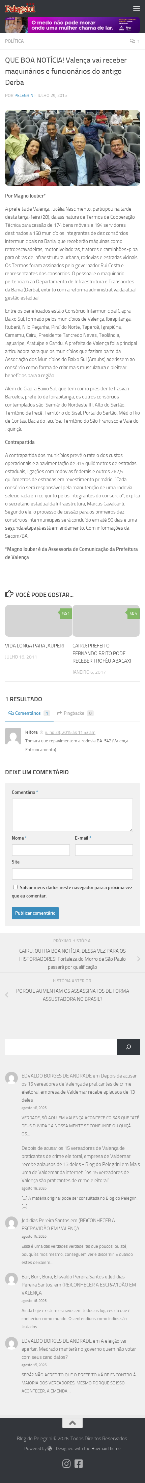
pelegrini (24, 95)
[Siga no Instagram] (66, 1464)
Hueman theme (106, 1448)
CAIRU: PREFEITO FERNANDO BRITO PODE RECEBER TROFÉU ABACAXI (101, 653)
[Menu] (136, 8)
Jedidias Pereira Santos (45, 1220)
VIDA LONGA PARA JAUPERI (34, 646)
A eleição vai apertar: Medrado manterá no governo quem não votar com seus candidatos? (79, 1349)
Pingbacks (78, 713)
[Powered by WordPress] (50, 1448)
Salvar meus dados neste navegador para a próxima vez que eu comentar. (72, 892)
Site (16, 862)
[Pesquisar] (128, 1047)
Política (14, 41)
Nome (19, 838)
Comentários (31, 713)
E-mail (83, 838)
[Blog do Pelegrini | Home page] (25, 8)
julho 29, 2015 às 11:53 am (70, 732)
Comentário (25, 792)
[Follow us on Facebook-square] (78, 1464)
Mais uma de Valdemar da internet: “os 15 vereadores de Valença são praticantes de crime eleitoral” (81, 1172)
